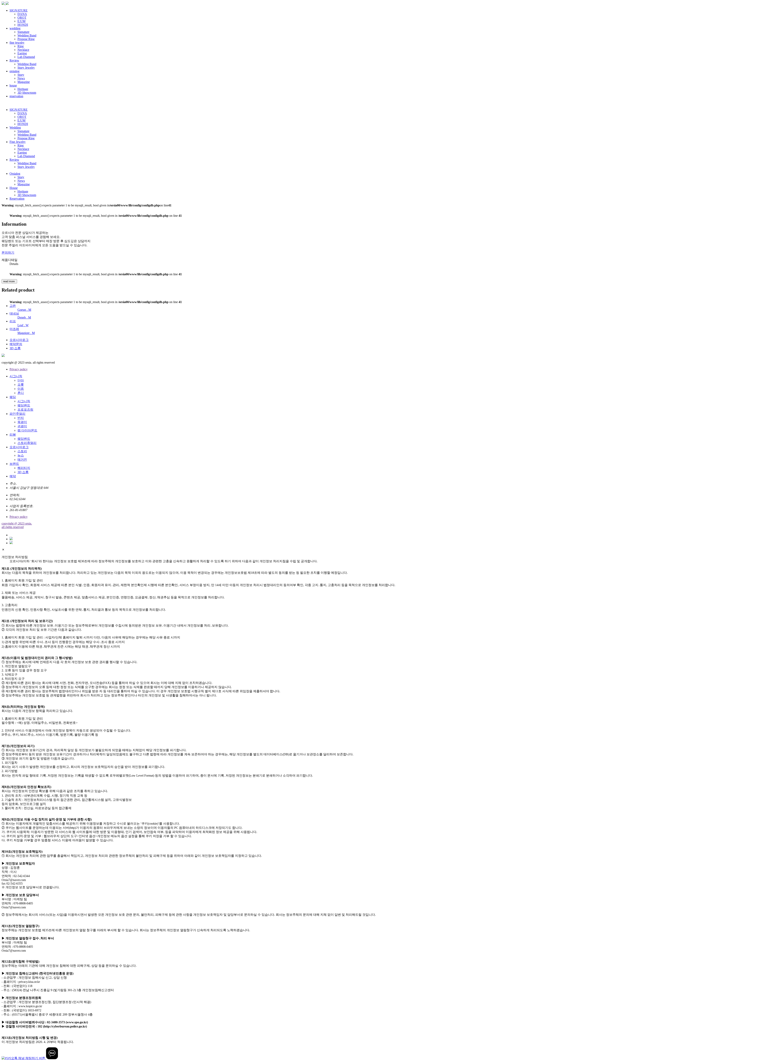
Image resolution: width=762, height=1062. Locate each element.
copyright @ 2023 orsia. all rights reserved (17, 525)
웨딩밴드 (23, 405)
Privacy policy (19, 369)
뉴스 (20, 455)
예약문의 (16, 344)
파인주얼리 (17, 413)
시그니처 (16, 376)
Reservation (17, 198)
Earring (22, 53)
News (21, 78)
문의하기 (8, 252)
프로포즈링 (25, 409)
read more (9, 281)
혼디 (20, 393)
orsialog (14, 71)
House (14, 188)
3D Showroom (26, 92)
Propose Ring (26, 39)
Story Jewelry (26, 67)
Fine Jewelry (18, 141)
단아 (20, 380)
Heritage (22, 89)
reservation (16, 96)
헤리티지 (23, 468)
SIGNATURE (19, 10)
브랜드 (14, 463)
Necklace (23, 49)
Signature (23, 32)
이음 (20, 388)
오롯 (20, 384)
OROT (21, 17)
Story (20, 74)
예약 (13, 476)
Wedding (15, 127)
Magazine (23, 82)
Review (14, 60)
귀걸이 (22, 426)
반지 (20, 418)
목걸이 (22, 422)
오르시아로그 (19, 340)
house (13, 85)
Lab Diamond (26, 57)
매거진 (22, 459)
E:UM (21, 21)
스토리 (22, 451)
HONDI (22, 24)
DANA (22, 14)
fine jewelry (17, 42)
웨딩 (13, 397)
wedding (15, 28)
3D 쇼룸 (15, 348)
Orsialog (15, 173)
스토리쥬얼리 (27, 443)
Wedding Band (26, 35)
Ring (20, 46)
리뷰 (13, 434)
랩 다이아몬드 (27, 430)
